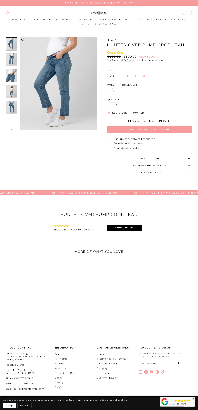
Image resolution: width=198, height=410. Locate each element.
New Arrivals (21, 19)
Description (149, 158)
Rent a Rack (178, 19)
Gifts (86, 23)
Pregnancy (40, 19)
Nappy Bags (144, 19)
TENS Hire (161, 19)
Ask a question (150, 172)
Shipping (129, 60)
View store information (127, 147)
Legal (58, 377)
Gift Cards (61, 358)
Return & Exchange (108, 363)
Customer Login (106, 377)
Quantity (114, 99)
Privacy (59, 382)
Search (59, 354)
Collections (109, 19)
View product (28, 309)
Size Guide (103, 373)
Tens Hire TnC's (64, 373)
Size (110, 70)
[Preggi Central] (164, 405)
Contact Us (103, 354)
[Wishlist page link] (175, 12)
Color (122, 85)
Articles (59, 363)
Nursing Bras (85, 19)
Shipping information (150, 165)
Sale (113, 23)
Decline (24, 405)
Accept (9, 405)
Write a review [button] (124, 227)
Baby (127, 19)
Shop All (101, 23)
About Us (60, 368)
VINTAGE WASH (110, 91)
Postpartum (62, 19)
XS (112, 76)
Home (110, 40)
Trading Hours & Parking (111, 358)
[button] (115, 52)
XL (144, 76)
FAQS (58, 387)
